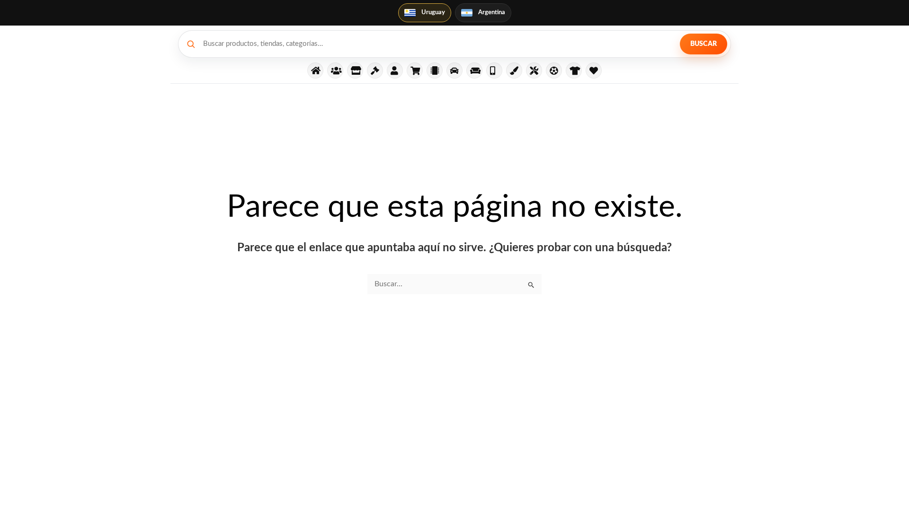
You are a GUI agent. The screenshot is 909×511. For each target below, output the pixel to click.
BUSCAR (703, 44)
